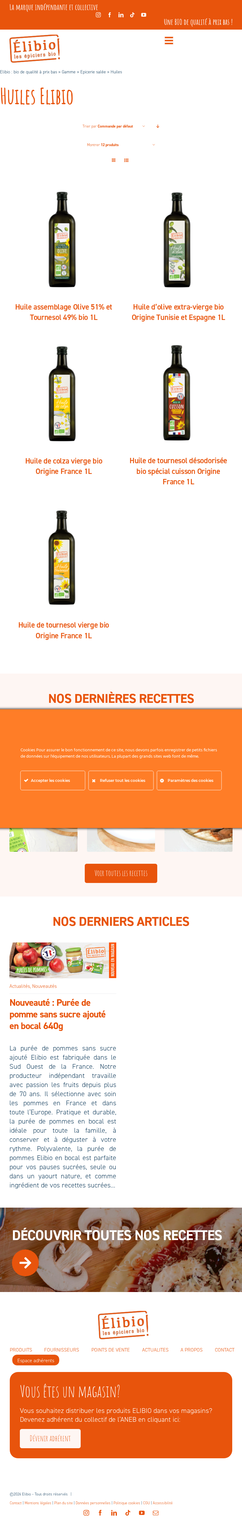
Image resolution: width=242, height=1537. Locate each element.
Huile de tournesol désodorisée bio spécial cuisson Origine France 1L (178, 471)
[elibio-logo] (34, 38)
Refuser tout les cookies (122, 780)
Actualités (19, 986)
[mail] (155, 1512)
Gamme (69, 72)
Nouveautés (44, 986)
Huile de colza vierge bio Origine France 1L (63, 466)
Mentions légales (38, 1503)
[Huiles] (63, 240)
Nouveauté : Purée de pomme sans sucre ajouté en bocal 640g (57, 1014)
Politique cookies (126, 1503)
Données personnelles (93, 1503)
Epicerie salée (93, 72)
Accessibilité (163, 1503)
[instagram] (98, 14)
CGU (146, 1503)
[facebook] (109, 14)
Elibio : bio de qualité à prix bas (28, 72)
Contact (16, 1503)
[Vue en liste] (126, 160)
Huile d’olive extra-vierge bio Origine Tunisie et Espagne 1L (178, 312)
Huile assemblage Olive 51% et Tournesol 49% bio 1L (63, 312)
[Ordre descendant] (158, 126)
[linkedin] (121, 14)
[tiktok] (132, 14)
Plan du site (63, 1503)
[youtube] (143, 14)
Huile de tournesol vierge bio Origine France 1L (63, 630)
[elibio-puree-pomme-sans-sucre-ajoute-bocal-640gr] (62, 945)
